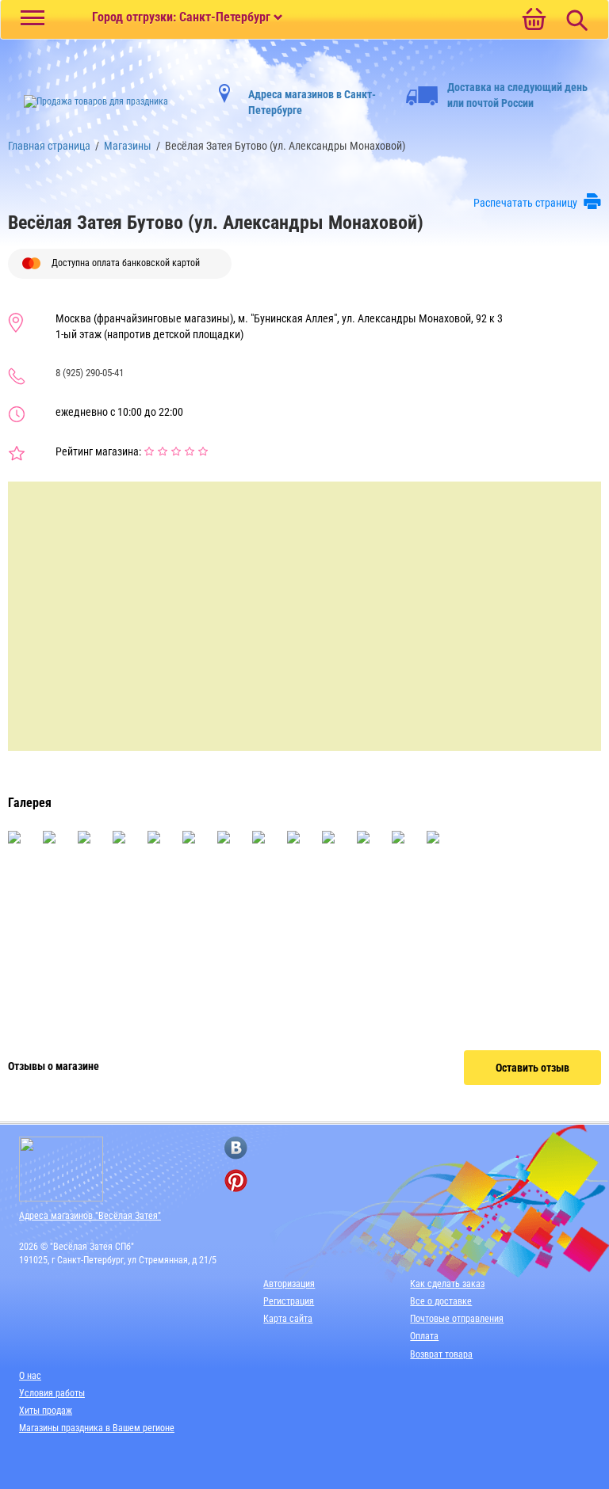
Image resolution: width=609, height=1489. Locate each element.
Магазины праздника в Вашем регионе (96, 1428)
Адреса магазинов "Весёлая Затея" (90, 1215)
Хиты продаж (45, 1410)
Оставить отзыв (532, 1067)
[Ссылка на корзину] (534, 21)
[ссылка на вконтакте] (235, 1148)
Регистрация (288, 1301)
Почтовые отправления (457, 1318)
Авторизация (289, 1283)
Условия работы (52, 1393)
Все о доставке (441, 1301)
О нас (30, 1375)
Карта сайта (287, 1318)
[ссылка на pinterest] (235, 1180)
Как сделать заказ (447, 1283)
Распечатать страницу (525, 202)
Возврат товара (441, 1354)
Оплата (424, 1336)
